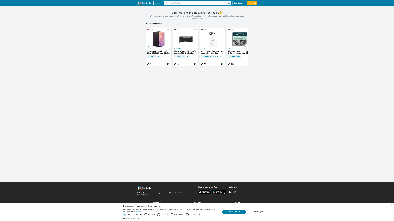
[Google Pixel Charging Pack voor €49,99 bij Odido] (212, 47)
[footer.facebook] (230, 192)
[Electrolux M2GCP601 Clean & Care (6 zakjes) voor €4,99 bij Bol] (239, 47)
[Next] (246, 47)
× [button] (391, 205)
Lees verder (137, 211)
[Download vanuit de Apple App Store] (204, 192)
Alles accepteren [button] (234, 212)
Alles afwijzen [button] (258, 212)
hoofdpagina (197, 18)
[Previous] (148, 47)
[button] (170, 218)
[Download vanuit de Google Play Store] (219, 192)
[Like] (148, 64)
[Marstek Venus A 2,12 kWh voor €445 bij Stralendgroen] (185, 47)
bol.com (149, 48)
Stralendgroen (178, 48)
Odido (203, 48)
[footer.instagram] (235, 192)
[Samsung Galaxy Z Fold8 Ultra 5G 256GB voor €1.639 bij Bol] (158, 47)
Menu (157, 3)
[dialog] (197, 212)
